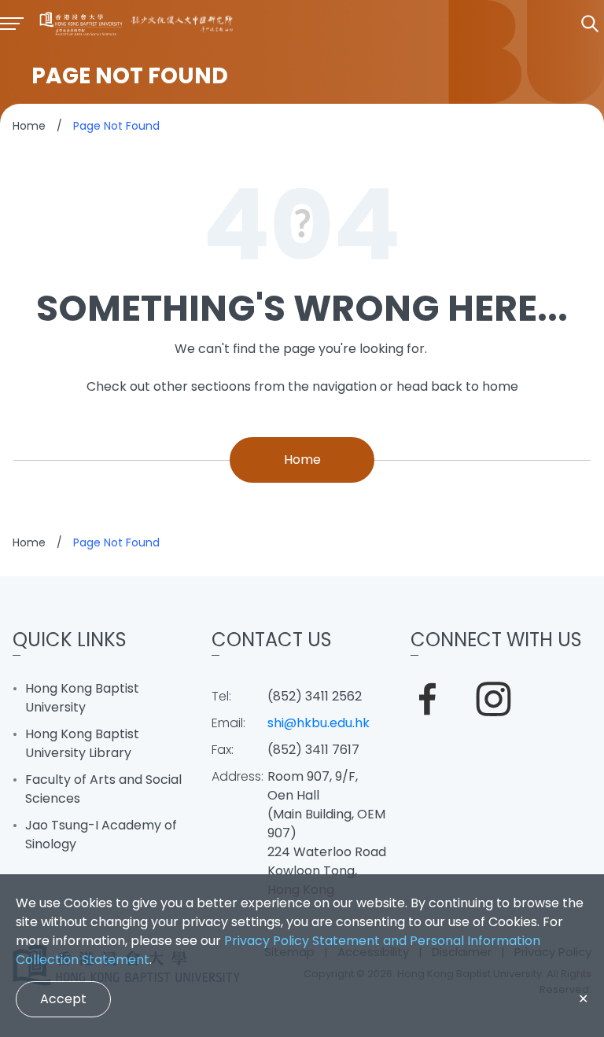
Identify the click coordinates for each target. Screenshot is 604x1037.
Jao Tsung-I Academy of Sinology (101, 834)
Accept (63, 999)
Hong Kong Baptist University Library (82, 743)
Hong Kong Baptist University (82, 697)
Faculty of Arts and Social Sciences (103, 788)
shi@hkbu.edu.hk (318, 723)
